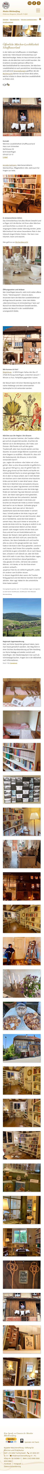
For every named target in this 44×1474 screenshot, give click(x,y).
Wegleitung (7, 372)
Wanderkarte (13, 663)
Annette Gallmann (10, 165)
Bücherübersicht (21, 242)
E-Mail (5, 157)
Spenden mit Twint (32, 1442)
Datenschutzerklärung (12, 1466)
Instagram (17, 1464)
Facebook (7, 1464)
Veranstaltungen (20, 71)
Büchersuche (8, 74)
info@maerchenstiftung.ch (22, 1456)
